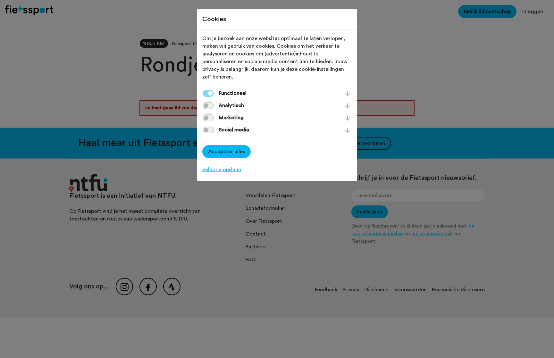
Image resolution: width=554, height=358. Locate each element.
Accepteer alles (226, 151)
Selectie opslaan (221, 169)
